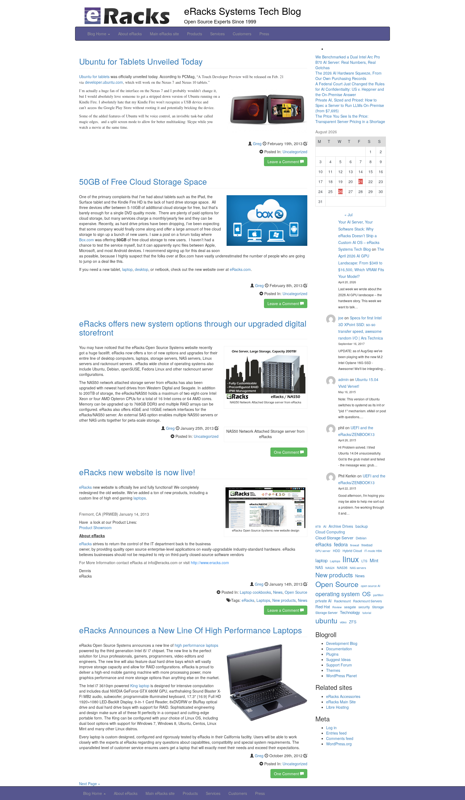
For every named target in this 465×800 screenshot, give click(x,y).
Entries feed (336, 733)
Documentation (339, 648)
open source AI (370, 586)
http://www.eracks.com (210, 562)
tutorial (366, 613)
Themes (333, 670)
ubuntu (326, 620)
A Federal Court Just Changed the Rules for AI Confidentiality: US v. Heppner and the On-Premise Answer (350, 89)
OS (366, 593)
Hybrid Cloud (352, 551)
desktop (141, 269)
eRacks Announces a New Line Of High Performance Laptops (190, 630)
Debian (361, 538)
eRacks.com (240, 269)
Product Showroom (95, 527)
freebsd (366, 545)
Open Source (296, 592)
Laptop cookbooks (255, 592)
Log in (331, 727)
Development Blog (341, 643)
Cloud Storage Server (334, 537)
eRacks (85, 487)
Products (194, 33)
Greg (257, 143)
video (343, 622)
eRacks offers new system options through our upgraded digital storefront (193, 327)
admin (343, 379)
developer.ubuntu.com (104, 82)
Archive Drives (341, 526)
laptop (127, 269)
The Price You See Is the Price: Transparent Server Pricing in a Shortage (350, 118)
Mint (374, 560)
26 (340, 191)
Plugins (332, 654)
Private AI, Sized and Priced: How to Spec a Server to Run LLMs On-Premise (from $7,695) (349, 105)
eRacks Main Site (341, 701)
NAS (319, 567)
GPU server (322, 551)
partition (378, 595)
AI (324, 526)
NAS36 (342, 567)
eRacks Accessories (343, 696)
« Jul (348, 214)
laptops (139, 498)
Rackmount (342, 601)
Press (264, 33)
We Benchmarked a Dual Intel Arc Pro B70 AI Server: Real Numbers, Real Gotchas (347, 62)
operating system (337, 594)
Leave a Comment (283, 161)
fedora (341, 544)
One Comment (287, 452)
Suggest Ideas (338, 659)
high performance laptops (196, 645)
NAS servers (358, 568)
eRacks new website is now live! (137, 472)
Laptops (263, 600)
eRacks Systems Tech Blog (242, 11)
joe (340, 317)
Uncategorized (295, 151)
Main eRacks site (164, 33)
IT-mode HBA (373, 551)
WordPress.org (339, 743)
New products (284, 600)
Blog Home (97, 33)
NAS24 (329, 568)
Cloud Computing (330, 532)
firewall (354, 545)
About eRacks (130, 33)
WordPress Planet (341, 675)
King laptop (139, 685)
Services (217, 33)
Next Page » (89, 783)
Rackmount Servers (367, 601)
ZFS (352, 621)
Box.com (86, 239)
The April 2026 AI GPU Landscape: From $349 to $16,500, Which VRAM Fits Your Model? (361, 262)
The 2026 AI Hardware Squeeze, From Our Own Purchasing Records (348, 75)
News (278, 592)
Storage (378, 607)
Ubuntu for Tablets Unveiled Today (141, 61)
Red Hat (322, 606)
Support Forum (339, 665)
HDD (336, 551)
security (364, 607)
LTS (364, 561)
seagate (350, 607)
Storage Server (326, 612)
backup (361, 526)
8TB (318, 527)
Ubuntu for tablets (94, 76)
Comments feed (339, 738)
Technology (350, 612)
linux (351, 558)
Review (337, 607)
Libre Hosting (337, 707)
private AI (323, 600)
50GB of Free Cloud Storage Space (143, 181)
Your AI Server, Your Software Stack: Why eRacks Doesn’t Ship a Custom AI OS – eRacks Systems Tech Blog (358, 235)
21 (360, 181)
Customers (242, 33)
